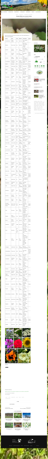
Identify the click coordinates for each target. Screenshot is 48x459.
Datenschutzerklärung (16, 445)
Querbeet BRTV (26, 391)
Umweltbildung (35, 109)
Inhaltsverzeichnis (26, 445)
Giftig (37, 103)
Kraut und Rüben (21, 391)
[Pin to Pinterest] (17, 401)
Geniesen (35, 103)
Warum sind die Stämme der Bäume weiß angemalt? (9, 419)
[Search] (45, 12)
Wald (40, 109)
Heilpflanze (40, 103)
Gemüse (20, 397)
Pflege (37, 106)
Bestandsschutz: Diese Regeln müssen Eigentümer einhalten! (42, 96)
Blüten (9, 397)
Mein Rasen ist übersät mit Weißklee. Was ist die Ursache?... (17, 420)
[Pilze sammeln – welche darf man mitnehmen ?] (36, 91)
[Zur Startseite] (2, 12)
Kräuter (23, 397)
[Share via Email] (18, 401)
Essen (17, 397)
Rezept (42, 106)
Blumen (6, 397)
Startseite (17, 14)
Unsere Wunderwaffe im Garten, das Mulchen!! (18, 429)
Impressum (10, 445)
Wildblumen (43, 109)
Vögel (39, 109)
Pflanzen (35, 106)
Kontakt (22, 445)
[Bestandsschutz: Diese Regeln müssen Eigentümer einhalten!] (36, 96)
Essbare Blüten (13, 397)
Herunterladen (7, 367)
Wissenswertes (21, 14)
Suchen (31, 445)
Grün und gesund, (12, 391)
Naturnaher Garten (8, 398)
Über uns (37, 445)
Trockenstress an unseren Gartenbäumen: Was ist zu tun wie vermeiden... (26, 420)
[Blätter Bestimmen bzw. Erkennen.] (27, 425)
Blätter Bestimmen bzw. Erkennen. (27, 429)
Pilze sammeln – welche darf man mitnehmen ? (41, 91)
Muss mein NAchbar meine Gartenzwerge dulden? (42, 80)
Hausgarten (17, 391)
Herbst (43, 103)
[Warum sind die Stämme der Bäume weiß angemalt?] (9, 415)
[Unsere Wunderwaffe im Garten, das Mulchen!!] (18, 425)
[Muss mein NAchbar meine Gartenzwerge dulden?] (36, 80)
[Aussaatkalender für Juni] (9, 425)
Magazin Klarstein (7, 391)
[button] (34, 48)
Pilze (39, 106)
